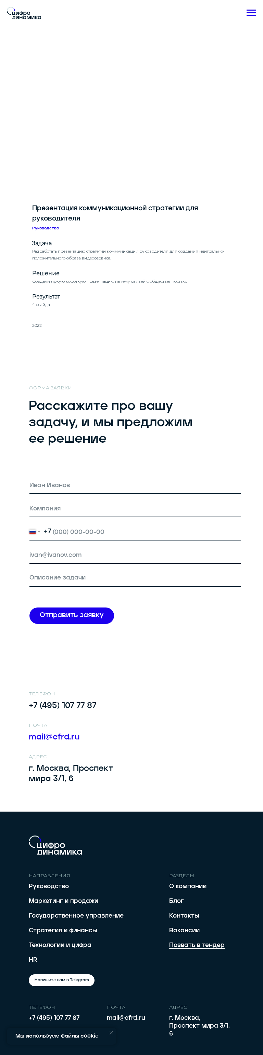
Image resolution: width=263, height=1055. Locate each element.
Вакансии (184, 930)
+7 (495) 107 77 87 (54, 1018)
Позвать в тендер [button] (197, 945)
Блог (176, 901)
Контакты (184, 916)
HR (33, 960)
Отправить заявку (72, 615)
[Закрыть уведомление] (111, 1032)
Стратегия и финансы (63, 930)
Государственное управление (76, 916)
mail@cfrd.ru (126, 1018)
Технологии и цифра (60, 945)
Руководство (49, 886)
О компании (187, 886)
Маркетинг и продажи (63, 901)
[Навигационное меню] (251, 13)
